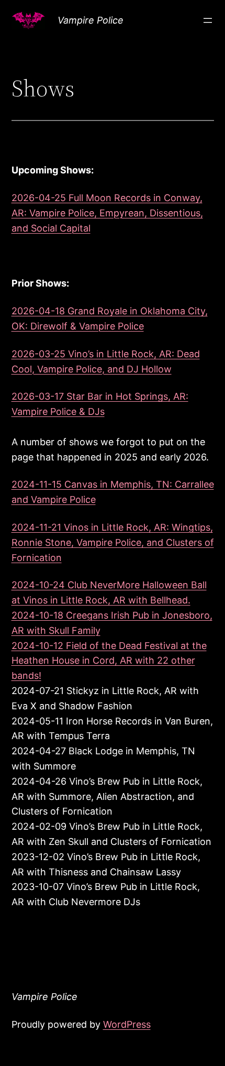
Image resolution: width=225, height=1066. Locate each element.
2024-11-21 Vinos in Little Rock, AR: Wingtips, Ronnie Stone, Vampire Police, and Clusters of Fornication (113, 542)
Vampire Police (90, 20)
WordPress (127, 1024)
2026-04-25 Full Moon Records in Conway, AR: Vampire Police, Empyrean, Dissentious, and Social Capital (107, 213)
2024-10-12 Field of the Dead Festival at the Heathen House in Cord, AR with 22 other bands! (109, 661)
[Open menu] (207, 20)
